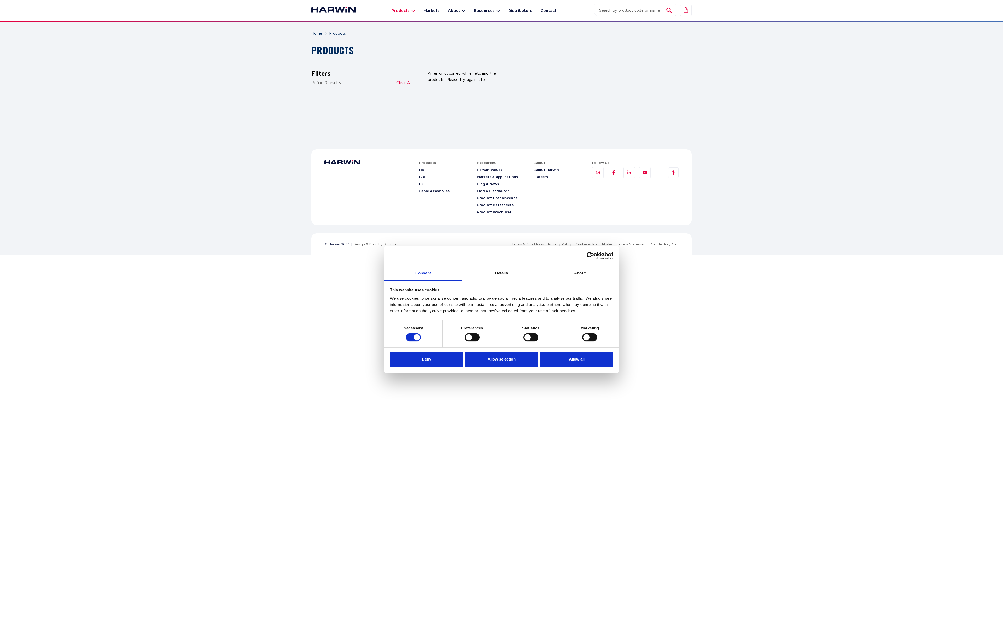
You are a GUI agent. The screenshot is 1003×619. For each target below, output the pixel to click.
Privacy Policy (560, 244)
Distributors (520, 10)
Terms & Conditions (528, 244)
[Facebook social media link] (613, 172)
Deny (426, 359)
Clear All (403, 82)
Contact (548, 10)
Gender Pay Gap (665, 244)
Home (316, 33)
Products (337, 33)
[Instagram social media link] (598, 172)
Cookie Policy (587, 244)
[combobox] (635, 10)
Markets (431, 10)
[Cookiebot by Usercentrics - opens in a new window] (590, 256)
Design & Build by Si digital (376, 244)
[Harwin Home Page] (329, 10)
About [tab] (580, 273)
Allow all (577, 359)
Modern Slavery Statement (624, 244)
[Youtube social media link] (645, 172)
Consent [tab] (423, 273)
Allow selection (502, 359)
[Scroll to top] (673, 172)
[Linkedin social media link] (629, 172)
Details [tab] (501, 273)
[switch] (472, 337)
